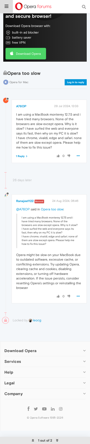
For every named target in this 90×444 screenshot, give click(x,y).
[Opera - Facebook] (28, 408)
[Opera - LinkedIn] (53, 408)
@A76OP (23, 209)
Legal (9, 383)
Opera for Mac (18, 82)
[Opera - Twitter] (36, 408)
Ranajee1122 (25, 201)
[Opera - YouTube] (44, 408)
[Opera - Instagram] (61, 408)
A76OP (21, 106)
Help (8, 372)
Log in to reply (75, 82)
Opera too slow (52, 209)
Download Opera (28, 54)
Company (13, 393)
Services (12, 361)
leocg (36, 320)
